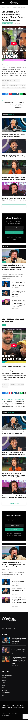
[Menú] (3, 2)
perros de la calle (15, 87)
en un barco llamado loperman (10, 85)
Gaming (4, 680)
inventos (4, 386)
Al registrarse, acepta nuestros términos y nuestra (14, 237)
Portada (3, 7)
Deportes (4, 677)
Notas (3, 325)
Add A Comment (14, 206)
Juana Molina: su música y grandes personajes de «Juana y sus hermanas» (20, 106)
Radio (3, 687)
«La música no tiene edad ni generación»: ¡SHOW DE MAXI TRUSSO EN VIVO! (19, 284)
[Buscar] (25, 2)
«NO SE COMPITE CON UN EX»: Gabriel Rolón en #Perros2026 (18, 293)
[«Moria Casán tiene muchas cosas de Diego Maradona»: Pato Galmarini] (14, 125)
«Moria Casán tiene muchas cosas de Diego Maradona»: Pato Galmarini (19, 640)
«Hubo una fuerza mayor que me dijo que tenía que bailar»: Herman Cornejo (18, 649)
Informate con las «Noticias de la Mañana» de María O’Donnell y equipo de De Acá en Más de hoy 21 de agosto (13, 177)
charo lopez (16, 80)
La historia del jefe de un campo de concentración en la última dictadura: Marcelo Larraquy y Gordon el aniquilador (19, 303)
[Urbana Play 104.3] (14, 2)
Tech (3, 695)
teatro (23, 87)
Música (4, 261)
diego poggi (21, 384)
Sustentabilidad (6, 692)
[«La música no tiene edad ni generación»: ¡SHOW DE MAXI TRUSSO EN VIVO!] (6, 284)
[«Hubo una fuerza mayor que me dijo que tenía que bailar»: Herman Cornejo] (14, 146)
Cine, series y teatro (7, 23)
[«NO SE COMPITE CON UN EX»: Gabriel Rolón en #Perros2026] (6, 293)
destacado (5, 82)
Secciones (4, 690)
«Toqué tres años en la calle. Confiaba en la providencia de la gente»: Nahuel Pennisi (13, 267)
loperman (22, 85)
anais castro (5, 384)
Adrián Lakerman (6, 80)
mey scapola (5, 87)
